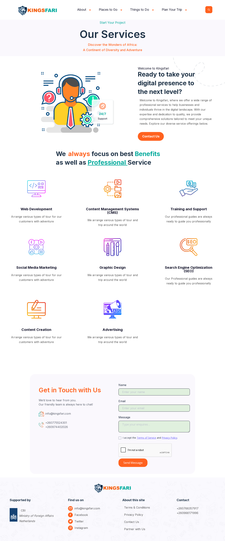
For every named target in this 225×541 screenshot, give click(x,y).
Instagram (81, 527)
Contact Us (150, 136)
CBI (36, 516)
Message (124, 417)
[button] (84, 9)
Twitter (79, 521)
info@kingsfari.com (87, 508)
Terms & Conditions (137, 507)
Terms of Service (146, 437)
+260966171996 (187, 513)
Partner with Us (134, 529)
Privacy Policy (169, 437)
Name (122, 385)
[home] (38, 10)
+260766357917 (188, 508)
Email (122, 401)
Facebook (81, 514)
